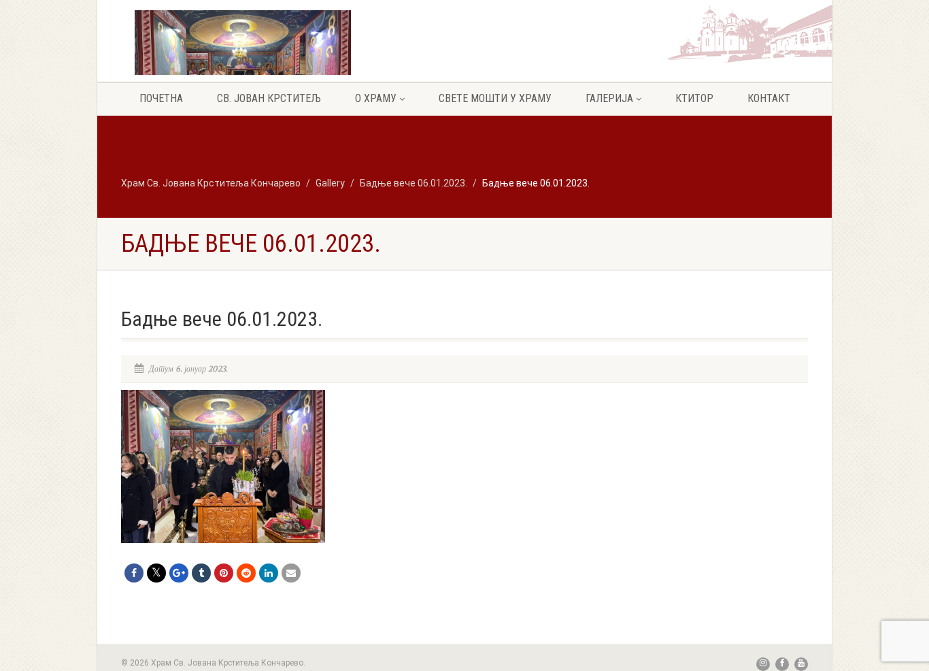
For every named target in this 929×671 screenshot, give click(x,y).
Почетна (161, 98)
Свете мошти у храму (495, 98)
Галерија (609, 98)
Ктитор (694, 98)
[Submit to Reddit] (246, 573)
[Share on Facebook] (133, 573)
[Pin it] (223, 573)
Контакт (768, 98)
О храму (375, 98)
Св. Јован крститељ (269, 98)
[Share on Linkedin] (268, 573)
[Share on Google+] (178, 573)
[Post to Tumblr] (201, 573)
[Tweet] (156, 573)
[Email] (291, 573)
